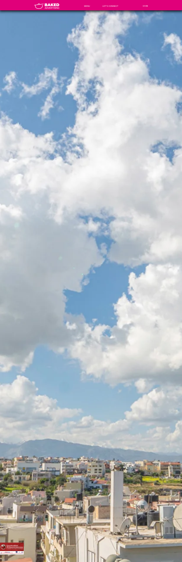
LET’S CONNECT (110, 6)
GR (144, 6)
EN (147, 6)
